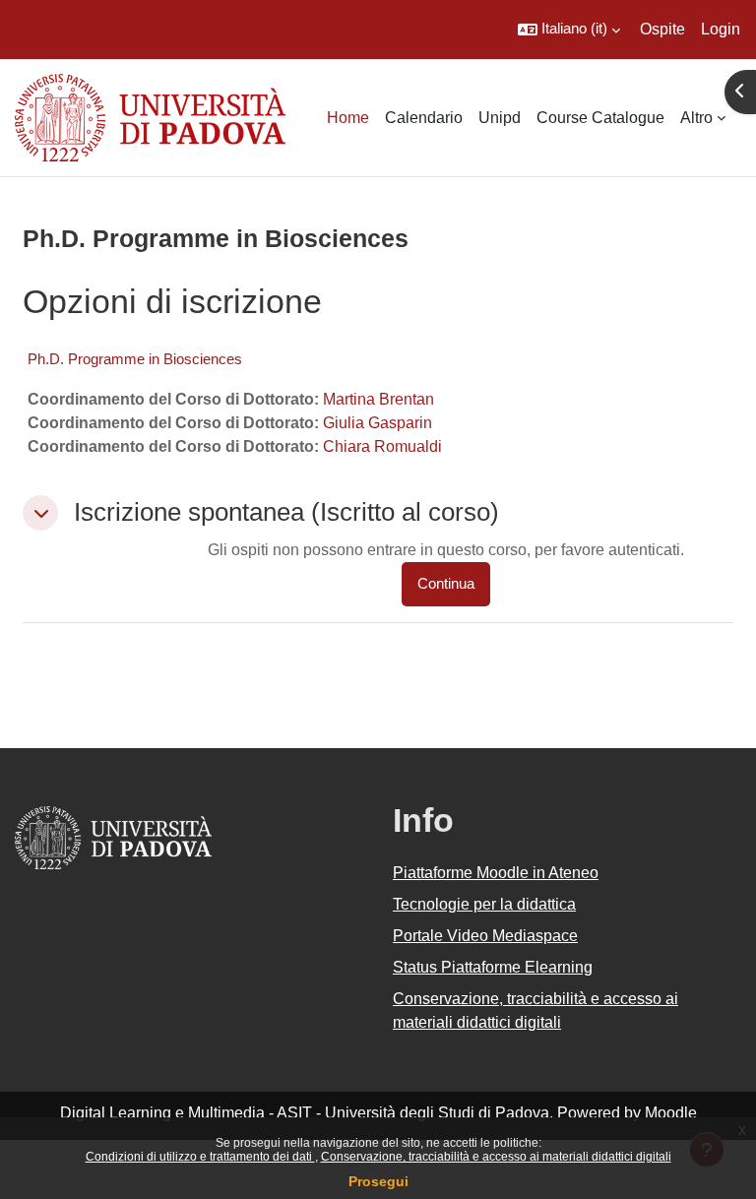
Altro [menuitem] (696, 117)
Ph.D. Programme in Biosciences (135, 358)
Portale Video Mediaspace (485, 935)
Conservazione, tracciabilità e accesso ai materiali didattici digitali (496, 1157)
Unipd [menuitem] (499, 117)
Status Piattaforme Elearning (493, 967)
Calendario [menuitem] (424, 117)
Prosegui (378, 1181)
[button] (569, 29)
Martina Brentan (378, 399)
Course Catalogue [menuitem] (600, 117)
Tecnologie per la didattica (484, 904)
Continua (445, 584)
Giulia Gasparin (377, 422)
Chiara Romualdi (382, 446)
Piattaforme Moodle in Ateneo (495, 872)
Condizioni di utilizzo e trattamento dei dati (200, 1157)
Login (720, 29)
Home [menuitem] (348, 117)
